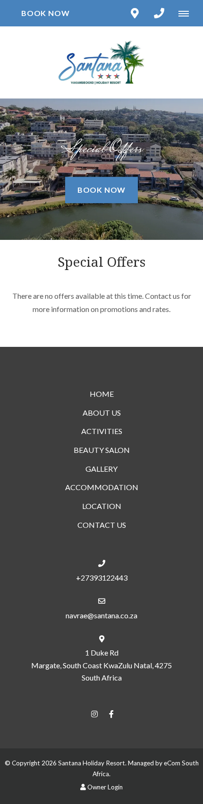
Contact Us (101, 524)
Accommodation (101, 487)
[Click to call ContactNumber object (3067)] (159, 13)
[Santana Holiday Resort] (101, 61)
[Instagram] (94, 713)
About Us (102, 412)
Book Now (45, 12)
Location (101, 505)
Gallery (101, 468)
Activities (101, 431)
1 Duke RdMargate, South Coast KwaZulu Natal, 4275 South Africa (101, 664)
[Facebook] (111, 713)
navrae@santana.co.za (101, 615)
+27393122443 (101, 577)
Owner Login (104, 787)
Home (102, 393)
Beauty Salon (102, 449)
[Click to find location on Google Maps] (134, 13)
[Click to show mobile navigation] (187, 13)
